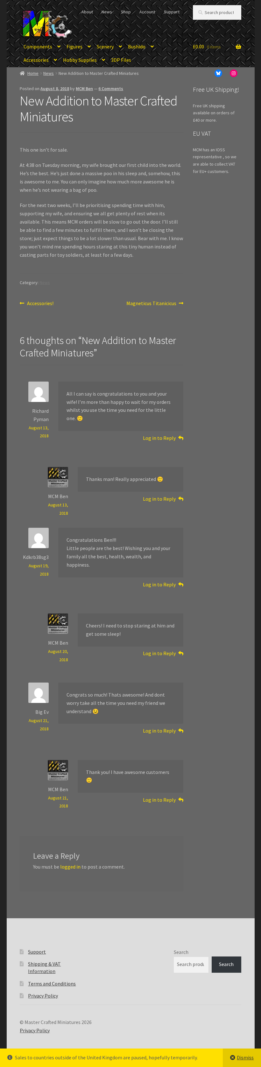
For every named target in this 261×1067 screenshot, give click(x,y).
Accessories (36, 60)
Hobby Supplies (80, 60)
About (87, 12)
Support (172, 12)
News (107, 12)
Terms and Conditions (52, 983)
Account (147, 12)
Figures (74, 46)
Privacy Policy (43, 995)
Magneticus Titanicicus (151, 304)
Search (181, 952)
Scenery (105, 46)
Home (33, 73)
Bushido (136, 46)
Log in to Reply (159, 438)
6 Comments (110, 88)
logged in (70, 866)
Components (38, 46)
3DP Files (121, 60)
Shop (126, 12)
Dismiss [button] (245, 1057)
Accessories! (40, 304)
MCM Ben (84, 88)
